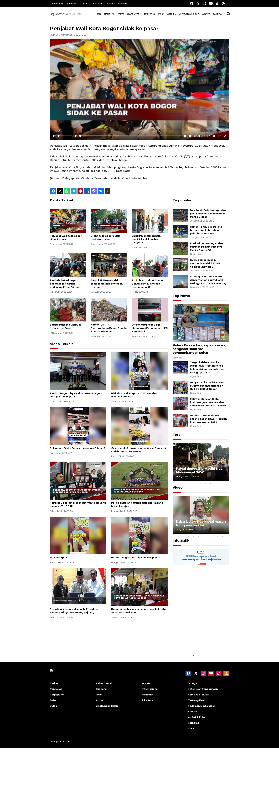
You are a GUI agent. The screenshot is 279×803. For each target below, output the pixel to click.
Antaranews (57, 3)
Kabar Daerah (104, 683)
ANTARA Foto (196, 717)
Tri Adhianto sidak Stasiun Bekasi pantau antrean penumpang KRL (148, 284)
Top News (110, 3)
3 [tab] (200, 483)
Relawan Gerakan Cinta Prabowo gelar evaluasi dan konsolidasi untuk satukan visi (208, 402)
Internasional (150, 689)
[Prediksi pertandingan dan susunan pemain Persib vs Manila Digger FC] (180, 248)
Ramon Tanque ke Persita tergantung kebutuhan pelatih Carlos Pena (206, 230)
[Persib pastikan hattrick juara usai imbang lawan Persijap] (139, 480)
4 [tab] (205, 483)
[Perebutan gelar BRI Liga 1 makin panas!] (139, 535)
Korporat (193, 722)
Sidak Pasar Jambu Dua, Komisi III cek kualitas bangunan (146, 239)
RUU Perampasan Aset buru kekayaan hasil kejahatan (198, 642)
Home (98, 14)
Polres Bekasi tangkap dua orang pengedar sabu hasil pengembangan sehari (199, 349)
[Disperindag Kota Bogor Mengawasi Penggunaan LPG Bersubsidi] (150, 309)
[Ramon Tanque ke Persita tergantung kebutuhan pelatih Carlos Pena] (180, 231)
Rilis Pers (122, 3)
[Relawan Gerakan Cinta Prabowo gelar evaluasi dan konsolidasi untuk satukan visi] (180, 403)
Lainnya (217, 14)
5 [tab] (210, 483)
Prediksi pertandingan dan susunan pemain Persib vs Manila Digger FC (206, 247)
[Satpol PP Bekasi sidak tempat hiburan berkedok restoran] (109, 264)
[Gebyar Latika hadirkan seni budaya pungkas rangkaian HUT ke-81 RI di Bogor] (180, 387)
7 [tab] (208, 536)
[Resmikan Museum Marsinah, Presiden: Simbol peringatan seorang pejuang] (78, 586)
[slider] (64, 135)
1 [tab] (191, 483)
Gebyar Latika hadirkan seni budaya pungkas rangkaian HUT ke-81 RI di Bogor (207, 386)
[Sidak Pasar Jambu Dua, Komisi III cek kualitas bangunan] (150, 220)
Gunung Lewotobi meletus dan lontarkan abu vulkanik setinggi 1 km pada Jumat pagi (208, 280)
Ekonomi (101, 689)
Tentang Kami (196, 700)
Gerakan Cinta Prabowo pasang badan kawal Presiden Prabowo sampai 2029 (208, 419)
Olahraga (147, 694)
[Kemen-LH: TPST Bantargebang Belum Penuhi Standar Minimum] (109, 309)
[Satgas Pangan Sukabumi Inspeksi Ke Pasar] (68, 309)
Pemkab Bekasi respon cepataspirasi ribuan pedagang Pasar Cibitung (65, 284)
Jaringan (193, 683)
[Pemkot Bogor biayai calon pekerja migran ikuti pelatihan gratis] (78, 371)
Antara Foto (72, 3)
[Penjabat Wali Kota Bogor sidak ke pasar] (68, 220)
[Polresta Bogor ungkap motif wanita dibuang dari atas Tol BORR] (78, 480)
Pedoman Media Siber (201, 706)
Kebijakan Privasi (198, 694)
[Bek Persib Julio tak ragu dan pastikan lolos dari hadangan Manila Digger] (180, 214)
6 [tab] (203, 536)
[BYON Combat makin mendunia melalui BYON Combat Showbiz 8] (180, 264)
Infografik (181, 540)
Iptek (161, 14)
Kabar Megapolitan (129, 14)
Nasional (109, 14)
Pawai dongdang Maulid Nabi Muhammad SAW (199, 470)
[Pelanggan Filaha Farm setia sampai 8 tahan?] (78, 425)
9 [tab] (217, 536)
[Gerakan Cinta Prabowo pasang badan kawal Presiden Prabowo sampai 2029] (180, 420)
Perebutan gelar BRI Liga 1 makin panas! (135, 557)
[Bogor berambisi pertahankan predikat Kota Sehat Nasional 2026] (139, 586)
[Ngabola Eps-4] (78, 535)
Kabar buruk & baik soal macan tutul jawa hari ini (201, 523)
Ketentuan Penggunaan (203, 689)
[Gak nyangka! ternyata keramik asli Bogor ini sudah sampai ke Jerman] (139, 425)
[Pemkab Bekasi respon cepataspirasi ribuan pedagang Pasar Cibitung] (68, 264)
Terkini (84, 3)
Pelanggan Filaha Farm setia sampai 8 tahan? (77, 448)
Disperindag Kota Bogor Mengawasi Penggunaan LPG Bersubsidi (150, 328)
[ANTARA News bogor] (66, 14)
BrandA (192, 711)
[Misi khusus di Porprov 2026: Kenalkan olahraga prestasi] (139, 371)
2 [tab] (196, 483)
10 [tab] (222, 536)
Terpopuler (96, 3)
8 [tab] (213, 536)
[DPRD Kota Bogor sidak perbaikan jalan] (109, 220)
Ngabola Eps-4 (59, 557)
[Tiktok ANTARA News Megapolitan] (217, 3)
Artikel (171, 14)
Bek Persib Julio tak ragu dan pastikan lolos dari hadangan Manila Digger (208, 213)
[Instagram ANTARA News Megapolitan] (204, 3)
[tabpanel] (201, 462)
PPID (191, 728)
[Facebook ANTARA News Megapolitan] (191, 3)
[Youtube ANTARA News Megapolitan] (211, 3)
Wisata (206, 14)
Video (178, 487)
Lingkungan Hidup (189, 14)
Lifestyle (149, 14)
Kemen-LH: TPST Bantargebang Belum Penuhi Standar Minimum (109, 328)
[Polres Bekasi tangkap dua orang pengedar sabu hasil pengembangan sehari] (201, 322)
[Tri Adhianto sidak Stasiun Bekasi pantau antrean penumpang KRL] (150, 264)
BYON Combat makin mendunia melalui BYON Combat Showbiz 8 (205, 263)
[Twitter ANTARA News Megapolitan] (198, 3)
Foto (177, 435)
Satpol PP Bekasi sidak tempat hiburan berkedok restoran (107, 284)
